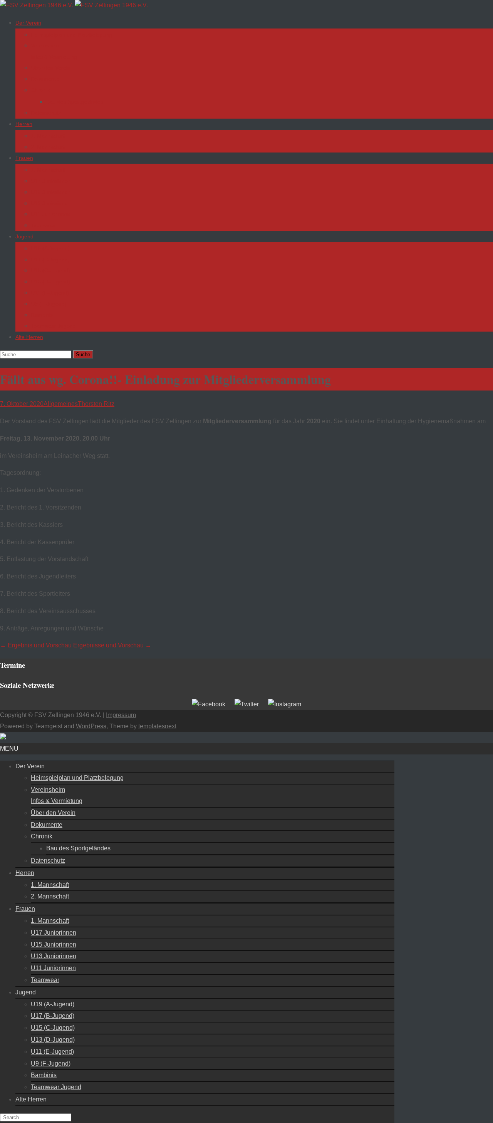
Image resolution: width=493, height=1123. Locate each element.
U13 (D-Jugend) (50, 281)
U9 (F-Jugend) (49, 304)
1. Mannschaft (48, 136)
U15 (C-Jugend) (50, 270)
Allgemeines (61, 404)
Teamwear (43, 225)
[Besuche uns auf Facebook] (208, 704)
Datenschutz (46, 113)
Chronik (40, 90)
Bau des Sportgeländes (74, 102)
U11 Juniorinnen (50, 214)
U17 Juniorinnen (51, 181)
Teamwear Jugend (53, 326)
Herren (23, 124)
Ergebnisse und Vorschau (112, 645)
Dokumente (45, 79)
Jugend (24, 236)
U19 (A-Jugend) (50, 248)
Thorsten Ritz (96, 404)
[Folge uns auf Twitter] (247, 704)
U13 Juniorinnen (51, 203)
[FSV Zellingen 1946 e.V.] (74, 5)
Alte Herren (29, 337)
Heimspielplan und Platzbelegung (71, 35)
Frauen (24, 158)
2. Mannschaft (48, 147)
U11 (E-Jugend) (50, 293)
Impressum (121, 715)
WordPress (91, 726)
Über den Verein (50, 68)
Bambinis (42, 315)
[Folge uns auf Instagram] (284, 704)
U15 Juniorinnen (51, 192)
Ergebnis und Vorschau (36, 645)
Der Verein (28, 23)
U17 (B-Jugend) (50, 259)
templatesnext (157, 726)
